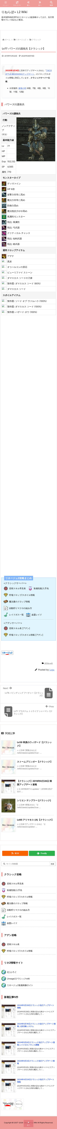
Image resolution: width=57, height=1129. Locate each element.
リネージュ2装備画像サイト (20, 985)
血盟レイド (37, 614)
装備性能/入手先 (41, 588)
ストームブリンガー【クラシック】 (34, 761)
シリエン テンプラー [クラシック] (34, 800)
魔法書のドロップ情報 (19, 601)
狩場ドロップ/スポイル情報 (22, 595)
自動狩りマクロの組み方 (20, 608)
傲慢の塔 (22, 88)
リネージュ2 (21, 39)
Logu (52, 669)
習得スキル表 (13, 944)
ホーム (7, 39)
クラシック (36, 39)
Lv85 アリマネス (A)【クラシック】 (35, 819)
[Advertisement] (28, 444)
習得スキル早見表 (17, 588)
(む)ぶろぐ (12, 972)
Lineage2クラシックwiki (18, 978)
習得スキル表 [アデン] (19, 628)
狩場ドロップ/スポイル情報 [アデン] (26, 635)
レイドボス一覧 (16, 614)
